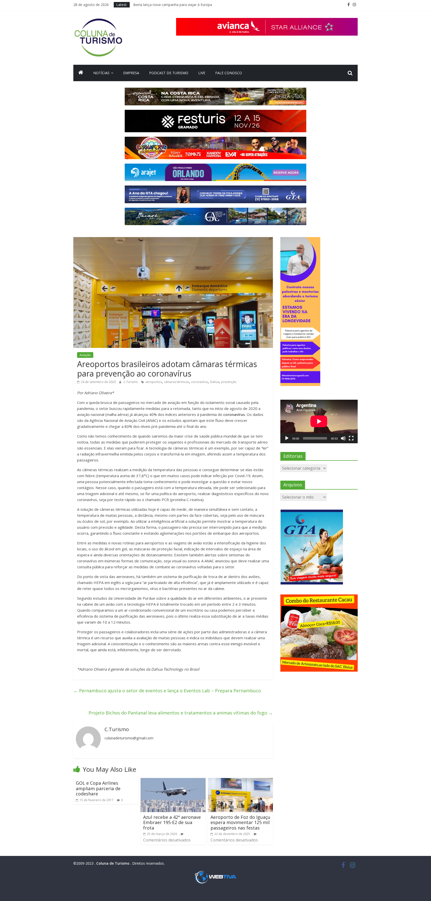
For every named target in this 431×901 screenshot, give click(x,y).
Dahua (214, 382)
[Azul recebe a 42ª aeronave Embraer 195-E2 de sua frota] (173, 781)
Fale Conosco (228, 72)
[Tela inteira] (351, 438)
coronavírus (199, 382)
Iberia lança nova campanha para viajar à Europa (172, 4)
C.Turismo (131, 382)
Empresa (131, 72)
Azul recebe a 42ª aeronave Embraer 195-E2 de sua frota (172, 822)
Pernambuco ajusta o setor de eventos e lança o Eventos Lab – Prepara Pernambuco (167, 691)
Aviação (85, 355)
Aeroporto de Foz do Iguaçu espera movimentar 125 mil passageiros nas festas (240, 822)
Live (201, 72)
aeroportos (153, 382)
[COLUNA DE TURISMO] (80, 73)
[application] (319, 421)
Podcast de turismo (168, 72)
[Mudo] (343, 438)
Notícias (101, 72)
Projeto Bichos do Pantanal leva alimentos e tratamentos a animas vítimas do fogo (181, 713)
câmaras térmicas (176, 382)
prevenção (228, 382)
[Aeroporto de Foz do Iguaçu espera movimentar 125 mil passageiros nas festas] (240, 781)
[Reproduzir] (286, 438)
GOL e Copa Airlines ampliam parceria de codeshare (98, 788)
